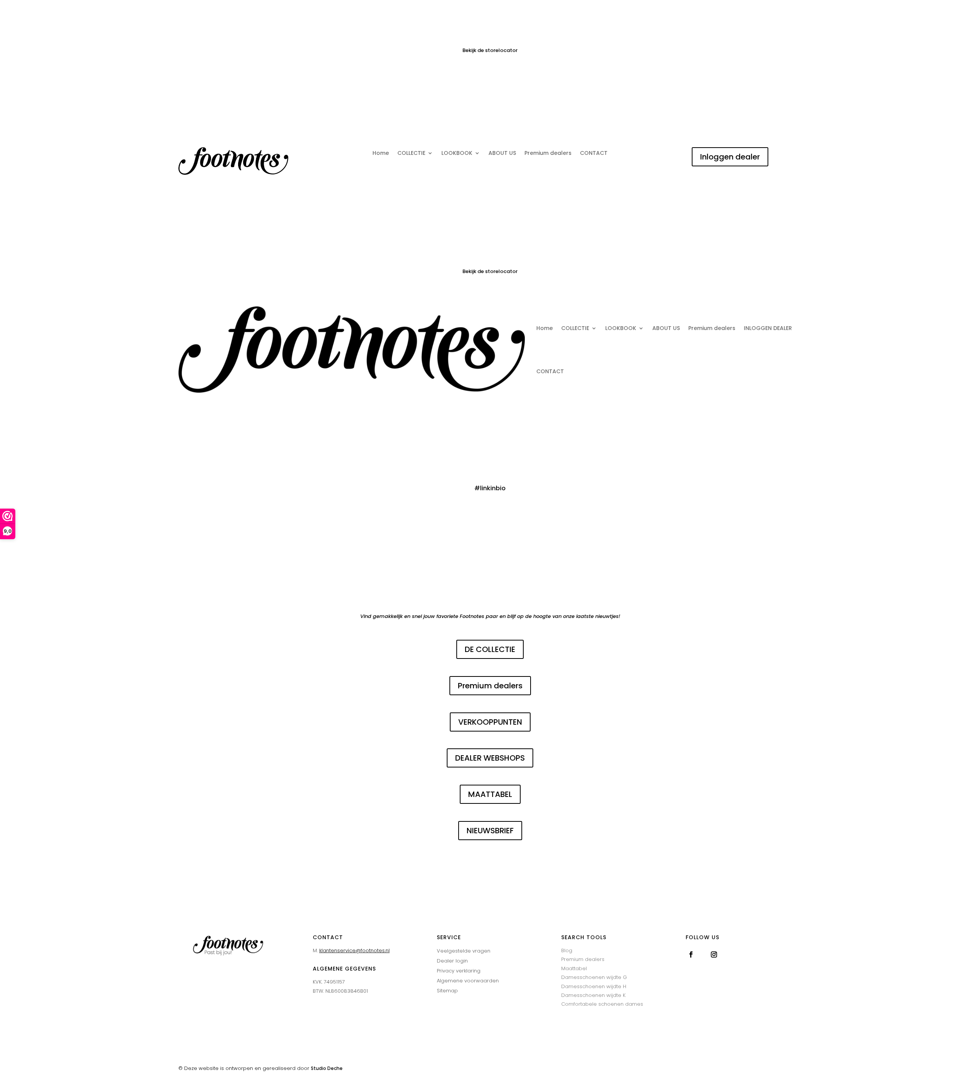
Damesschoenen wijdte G (594, 977)
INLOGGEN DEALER (768, 328)
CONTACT (594, 153)
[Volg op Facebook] (691, 954)
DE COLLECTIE (490, 649)
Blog (566, 950)
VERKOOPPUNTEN (490, 722)
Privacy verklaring (458, 970)
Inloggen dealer (730, 156)
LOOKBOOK (456, 153)
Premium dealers (548, 153)
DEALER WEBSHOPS (490, 758)
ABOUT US (502, 153)
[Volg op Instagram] (714, 954)
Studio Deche (327, 1068)
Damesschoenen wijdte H (593, 986)
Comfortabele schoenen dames (602, 1004)
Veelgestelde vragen (463, 950)
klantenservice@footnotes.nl (354, 950)
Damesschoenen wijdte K (593, 995)
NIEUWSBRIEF (490, 830)
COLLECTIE (411, 153)
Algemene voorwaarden (468, 980)
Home (380, 153)
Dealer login (452, 960)
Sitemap (447, 990)
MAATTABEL (490, 794)
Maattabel (574, 968)
